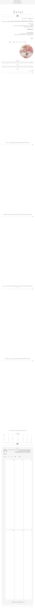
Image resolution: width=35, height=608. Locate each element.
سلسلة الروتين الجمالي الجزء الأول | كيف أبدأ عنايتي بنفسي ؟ (17, 430)
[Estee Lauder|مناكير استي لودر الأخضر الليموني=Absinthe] (19, 494)
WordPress (31, 606)
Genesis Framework (23, 606)
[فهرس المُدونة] (26, 58)
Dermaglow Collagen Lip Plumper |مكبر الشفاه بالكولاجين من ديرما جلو (17, 142)
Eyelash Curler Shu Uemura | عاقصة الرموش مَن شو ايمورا (17, 21)
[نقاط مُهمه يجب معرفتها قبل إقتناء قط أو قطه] (10, 494)
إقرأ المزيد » (31, 38)
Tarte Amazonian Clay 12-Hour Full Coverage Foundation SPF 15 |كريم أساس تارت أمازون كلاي (17, 286)
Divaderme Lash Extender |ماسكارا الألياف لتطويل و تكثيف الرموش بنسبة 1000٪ (17, 358)
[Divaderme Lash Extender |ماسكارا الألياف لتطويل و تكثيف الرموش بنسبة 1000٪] (17, 323)
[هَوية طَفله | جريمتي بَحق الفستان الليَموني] (19, 564)
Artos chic (17, 9)
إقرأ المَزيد (4, 453)
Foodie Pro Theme (9, 606)
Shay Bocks (14, 606)
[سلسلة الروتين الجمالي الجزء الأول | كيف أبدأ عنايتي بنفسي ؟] (17, 395)
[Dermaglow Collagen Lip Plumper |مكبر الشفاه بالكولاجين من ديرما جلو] (17, 107)
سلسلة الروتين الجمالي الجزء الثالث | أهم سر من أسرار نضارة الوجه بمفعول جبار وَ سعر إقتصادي (17, 214)
